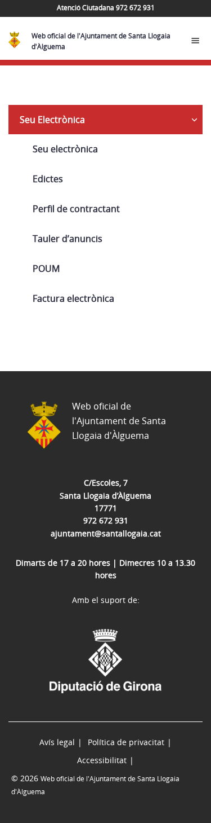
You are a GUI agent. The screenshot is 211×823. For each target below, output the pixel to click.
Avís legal (57, 742)
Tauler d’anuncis (67, 238)
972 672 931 (105, 520)
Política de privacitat (126, 742)
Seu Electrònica (52, 119)
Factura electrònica (73, 298)
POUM (46, 268)
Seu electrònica (65, 149)
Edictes (48, 179)
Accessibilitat (102, 760)
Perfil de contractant (76, 209)
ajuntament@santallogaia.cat (106, 533)
